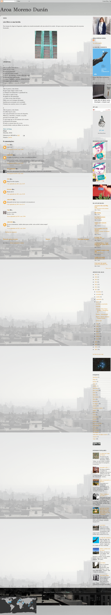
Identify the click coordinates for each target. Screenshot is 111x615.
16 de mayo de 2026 (99, 238)
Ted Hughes (96, 432)
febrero (98, 336)
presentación (96, 425)
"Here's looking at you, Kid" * (104, 494)
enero (97, 339)
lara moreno (96, 397)
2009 (96, 344)
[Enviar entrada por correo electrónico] (23, 135)
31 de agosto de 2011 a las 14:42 (15, 173)
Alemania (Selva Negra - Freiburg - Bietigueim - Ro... (102, 310)
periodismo (95, 417)
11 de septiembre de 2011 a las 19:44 (16, 228)
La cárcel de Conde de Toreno (105, 454)
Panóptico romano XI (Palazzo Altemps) (102, 232)
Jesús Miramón (11, 169)
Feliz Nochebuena (99, 253)
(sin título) (102, 525)
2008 (96, 347)
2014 (96, 282)
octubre (98, 297)
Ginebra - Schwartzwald (102, 314)
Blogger (68, 592)
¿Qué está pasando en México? (105, 480)
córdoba (95, 386)
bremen (94, 381)
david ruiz (95, 388)
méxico (94, 410)
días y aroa (95, 390)
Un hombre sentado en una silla (102, 250)
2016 (96, 277)
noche (94, 412)
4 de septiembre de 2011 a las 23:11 (16, 204)
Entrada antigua (83, 239)
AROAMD (10, 155)
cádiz (94, 384)
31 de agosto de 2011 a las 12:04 (15, 149)
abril (97, 331)
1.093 (96, 224)
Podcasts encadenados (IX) (101, 264)
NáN (8, 179)
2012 (96, 287)
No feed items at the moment (101, 208)
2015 (96, 279)
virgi (8, 210)
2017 (96, 274)
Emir (94, 392)
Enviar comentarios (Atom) (17, 243)
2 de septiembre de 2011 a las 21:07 (16, 184)
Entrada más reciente (10, 239)
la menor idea (98, 237)
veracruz (95, 436)
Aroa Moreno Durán (24, 9)
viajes (94, 439)
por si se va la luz (97, 423)
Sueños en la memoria (100, 223)
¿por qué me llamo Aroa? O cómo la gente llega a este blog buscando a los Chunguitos (105, 511)
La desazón (97, 246)
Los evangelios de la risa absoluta (101, 229)
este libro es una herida (101, 304)
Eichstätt (98, 306)
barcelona (95, 377)
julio (97, 323)
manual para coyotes (98, 408)
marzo (98, 334)
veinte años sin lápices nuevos (100, 434)
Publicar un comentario (11, 232)
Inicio (48, 239)
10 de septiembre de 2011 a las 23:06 (16, 216)
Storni (94, 428)
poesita (10, 137)
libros (94, 399)
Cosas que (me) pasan (100, 263)
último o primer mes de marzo (105, 549)
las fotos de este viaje (98, 354)
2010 (96, 342)
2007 (96, 349)
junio (97, 326)
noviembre (99, 294)
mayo (97, 329)
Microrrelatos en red (99, 259)
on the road (98, 320)
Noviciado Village (104, 575)
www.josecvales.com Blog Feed (101, 206)
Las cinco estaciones (100, 217)
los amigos (95, 403)
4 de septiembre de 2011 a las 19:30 (16, 194)
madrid (94, 406)
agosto (98, 302)
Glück (94, 395)
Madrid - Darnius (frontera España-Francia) (102, 317)
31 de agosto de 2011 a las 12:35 (15, 163)
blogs (94, 379)
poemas (95, 419)
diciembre (98, 292)
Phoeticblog (98, 213)
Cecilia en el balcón (100, 257)
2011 (96, 289)
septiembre (99, 299)
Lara (8, 145)
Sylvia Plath (96, 430)
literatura (95, 401)
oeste (94, 414)
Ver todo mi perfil (97, 43)
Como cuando (98, 218)
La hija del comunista (105, 537)
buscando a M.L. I (104, 467)
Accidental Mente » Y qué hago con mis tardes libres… (102, 243)
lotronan (9, 189)
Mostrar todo (108, 268)
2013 (96, 284)
